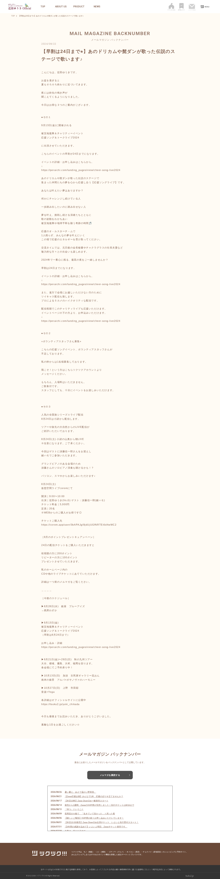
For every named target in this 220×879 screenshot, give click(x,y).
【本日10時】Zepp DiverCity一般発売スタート (86, 801)
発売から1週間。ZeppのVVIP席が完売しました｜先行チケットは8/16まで (99, 805)
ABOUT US (61, 6)
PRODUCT (78, 6)
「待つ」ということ (74, 809)
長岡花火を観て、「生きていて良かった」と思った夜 (90, 813)
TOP (43, 6)
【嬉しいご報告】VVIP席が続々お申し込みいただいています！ (94, 818)
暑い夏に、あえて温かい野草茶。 (80, 792)
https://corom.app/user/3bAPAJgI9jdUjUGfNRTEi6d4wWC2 (79, 524)
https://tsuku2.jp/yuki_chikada (60, 704)
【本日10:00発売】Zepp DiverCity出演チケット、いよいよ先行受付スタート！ (102, 822)
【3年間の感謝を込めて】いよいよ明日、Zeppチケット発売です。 (96, 826)
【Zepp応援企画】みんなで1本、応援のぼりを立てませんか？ (94, 796)
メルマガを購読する (110, 775)
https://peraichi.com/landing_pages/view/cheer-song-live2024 (80, 170)
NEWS (97, 6)
